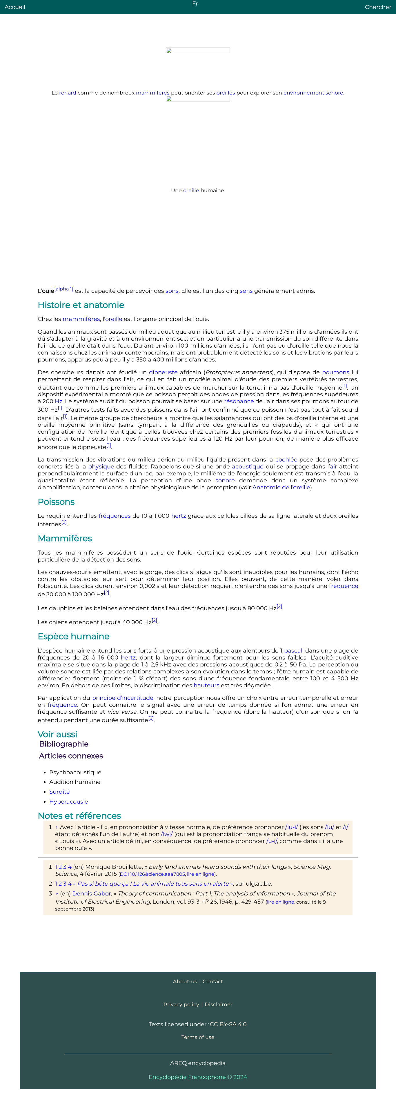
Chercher (378, 6)
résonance (239, 401)
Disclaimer (218, 1004)
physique (101, 466)
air (333, 466)
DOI (124, 874)
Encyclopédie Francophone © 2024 (198, 1076)
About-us (185, 981)
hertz (178, 515)
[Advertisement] (198, 239)
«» (153, 883)
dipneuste (163, 372)
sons (172, 290)
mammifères (153, 93)
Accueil (15, 6)
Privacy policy (181, 1004)
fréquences (115, 515)
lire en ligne (200, 874)
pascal (293, 650)
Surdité (59, 791)
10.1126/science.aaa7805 (157, 874)
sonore (225, 480)
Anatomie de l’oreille (281, 487)
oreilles (226, 93)
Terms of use (198, 1037)
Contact (213, 981)
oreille (191, 190)
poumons (335, 372)
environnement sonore (313, 93)
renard (67, 93)
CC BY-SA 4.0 (228, 1024)
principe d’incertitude (122, 697)
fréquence (343, 585)
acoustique (248, 466)
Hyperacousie (68, 801)
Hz (58, 401)
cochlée (286, 459)
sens (246, 290)
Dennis (91, 893)
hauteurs (206, 685)
